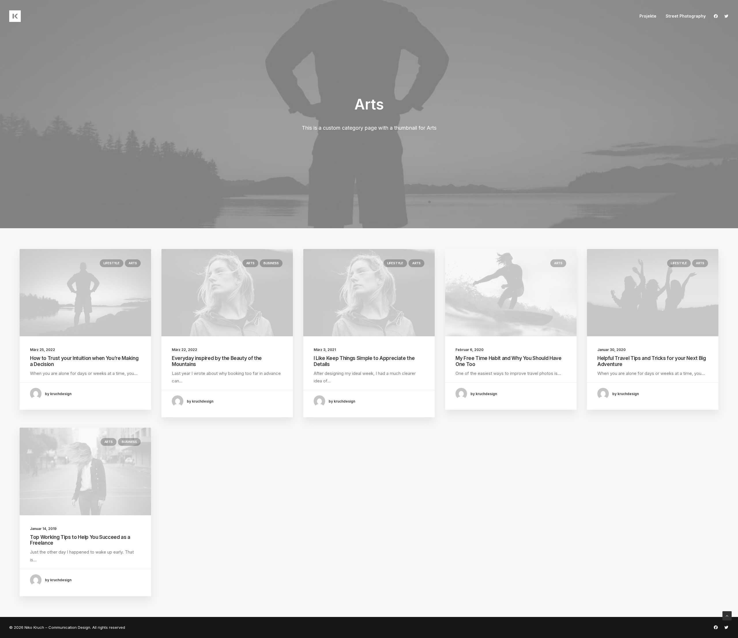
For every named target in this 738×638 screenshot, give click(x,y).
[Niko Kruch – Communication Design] (15, 16)
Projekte (647, 16)
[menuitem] (647, 16)
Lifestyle (111, 263)
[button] (717, 16)
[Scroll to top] (727, 615)
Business (271, 263)
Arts (133, 263)
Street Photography (686, 16)
